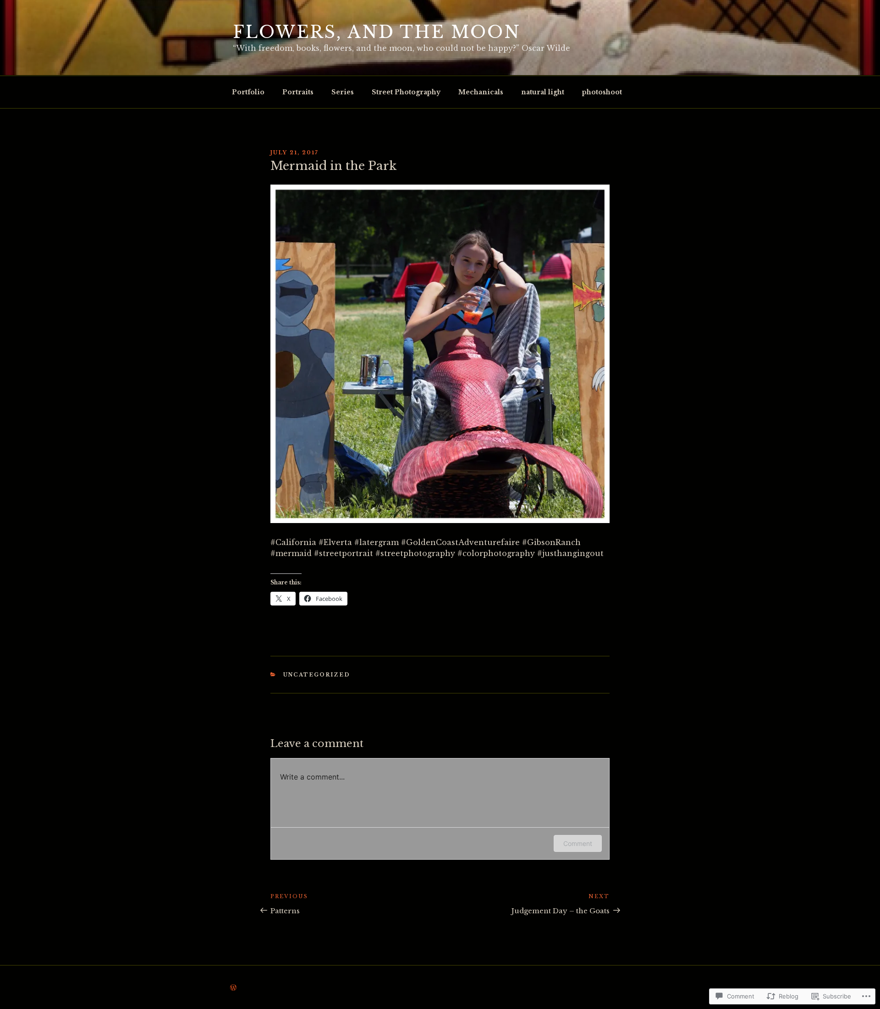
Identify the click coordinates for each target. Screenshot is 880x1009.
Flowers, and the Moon (376, 32)
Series (342, 92)
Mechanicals (480, 92)
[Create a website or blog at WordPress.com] (233, 988)
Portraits (298, 92)
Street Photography (406, 92)
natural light (542, 92)
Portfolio (248, 92)
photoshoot (602, 92)
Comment (577, 843)
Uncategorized (317, 674)
